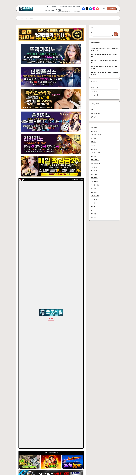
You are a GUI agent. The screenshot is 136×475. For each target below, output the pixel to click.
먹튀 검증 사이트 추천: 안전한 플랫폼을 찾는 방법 (104, 61)
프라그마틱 (94, 178)
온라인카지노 (95, 188)
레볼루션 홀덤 (95, 196)
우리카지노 (94, 149)
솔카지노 (93, 142)
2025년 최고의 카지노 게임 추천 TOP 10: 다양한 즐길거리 (104, 49)
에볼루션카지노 (95, 163)
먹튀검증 (93, 214)
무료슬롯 (93, 117)
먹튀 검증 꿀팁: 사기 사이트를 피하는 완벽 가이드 (104, 55)
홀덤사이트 (94, 192)
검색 (92, 27)
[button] (112, 8)
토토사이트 (94, 127)
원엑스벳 (93, 217)
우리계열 (93, 156)
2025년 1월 (94, 91)
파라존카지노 (95, 160)
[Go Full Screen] (23, 180)
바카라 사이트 (95, 185)
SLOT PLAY (29, 462)
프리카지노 (94, 138)
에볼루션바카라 (95, 152)
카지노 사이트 (95, 181)
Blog (92, 109)
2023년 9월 (94, 95)
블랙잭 (93, 206)
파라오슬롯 (94, 170)
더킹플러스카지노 (96, 134)
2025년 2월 (94, 87)
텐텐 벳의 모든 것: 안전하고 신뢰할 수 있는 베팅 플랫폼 (104, 73)
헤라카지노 (94, 167)
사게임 (93, 203)
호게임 (93, 145)
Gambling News (95, 113)
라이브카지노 (95, 199)
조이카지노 (94, 131)
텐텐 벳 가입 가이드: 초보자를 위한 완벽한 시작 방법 (104, 67)
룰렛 (92, 210)
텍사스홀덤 (94, 174)
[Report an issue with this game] (20, 180)
